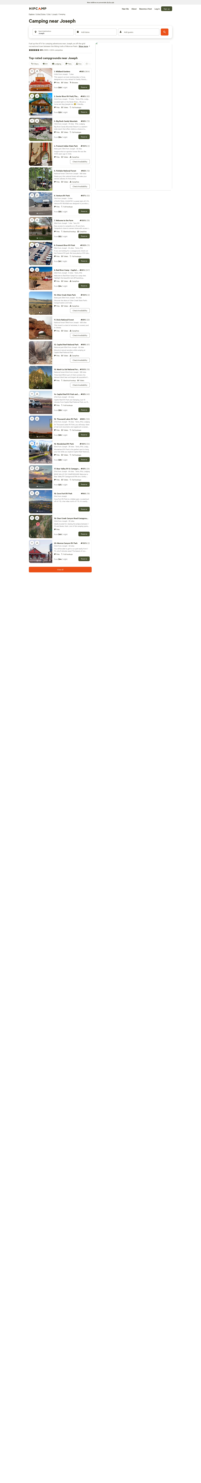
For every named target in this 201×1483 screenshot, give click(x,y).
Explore (31, 14)
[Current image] (37, 89)
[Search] (164, 32)
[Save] (32, 71)
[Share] (37, 71)
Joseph (54, 14)
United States (41, 14)
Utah (49, 14)
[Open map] (133, 116)
